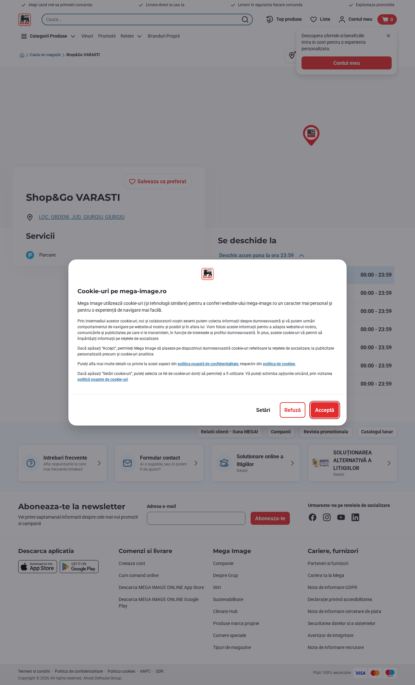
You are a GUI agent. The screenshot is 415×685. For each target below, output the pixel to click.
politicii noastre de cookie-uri (102, 379)
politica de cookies (279, 364)
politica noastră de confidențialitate (208, 364)
